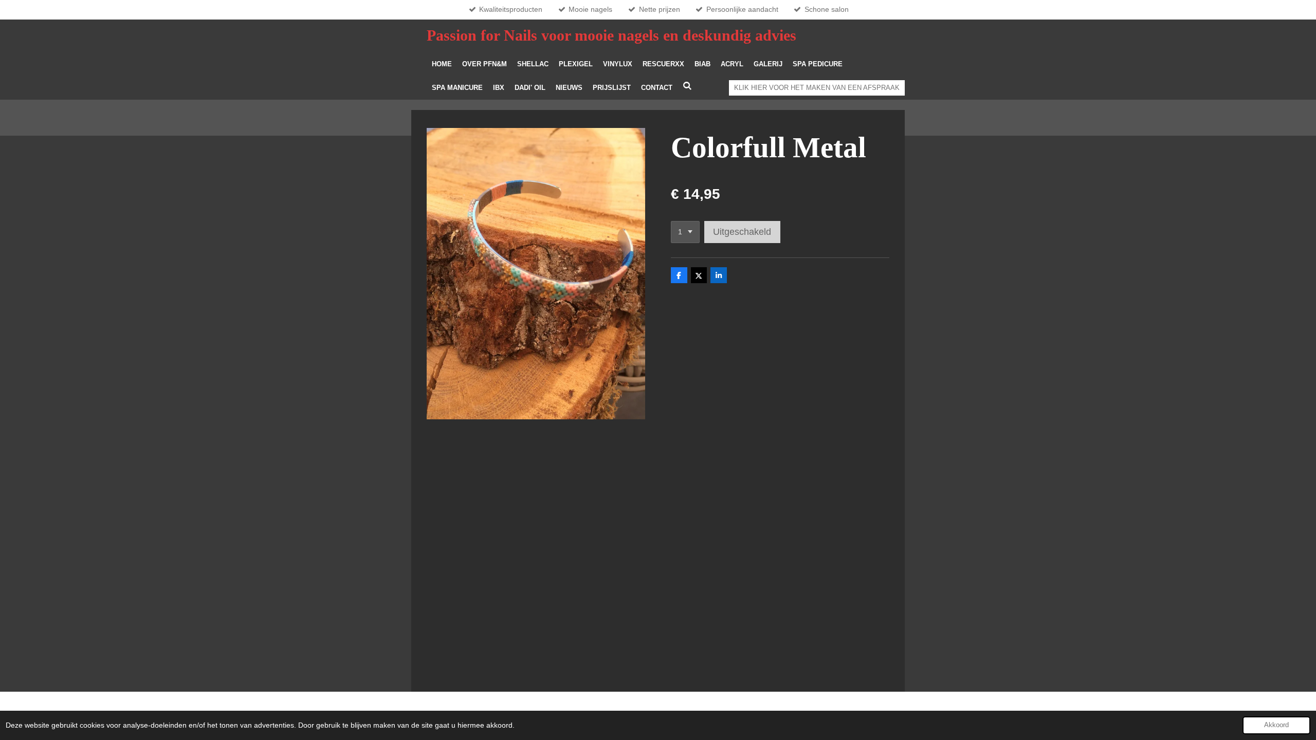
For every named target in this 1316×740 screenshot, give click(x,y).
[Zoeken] (687, 86)
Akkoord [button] (1276, 725)
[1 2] (685, 232)
